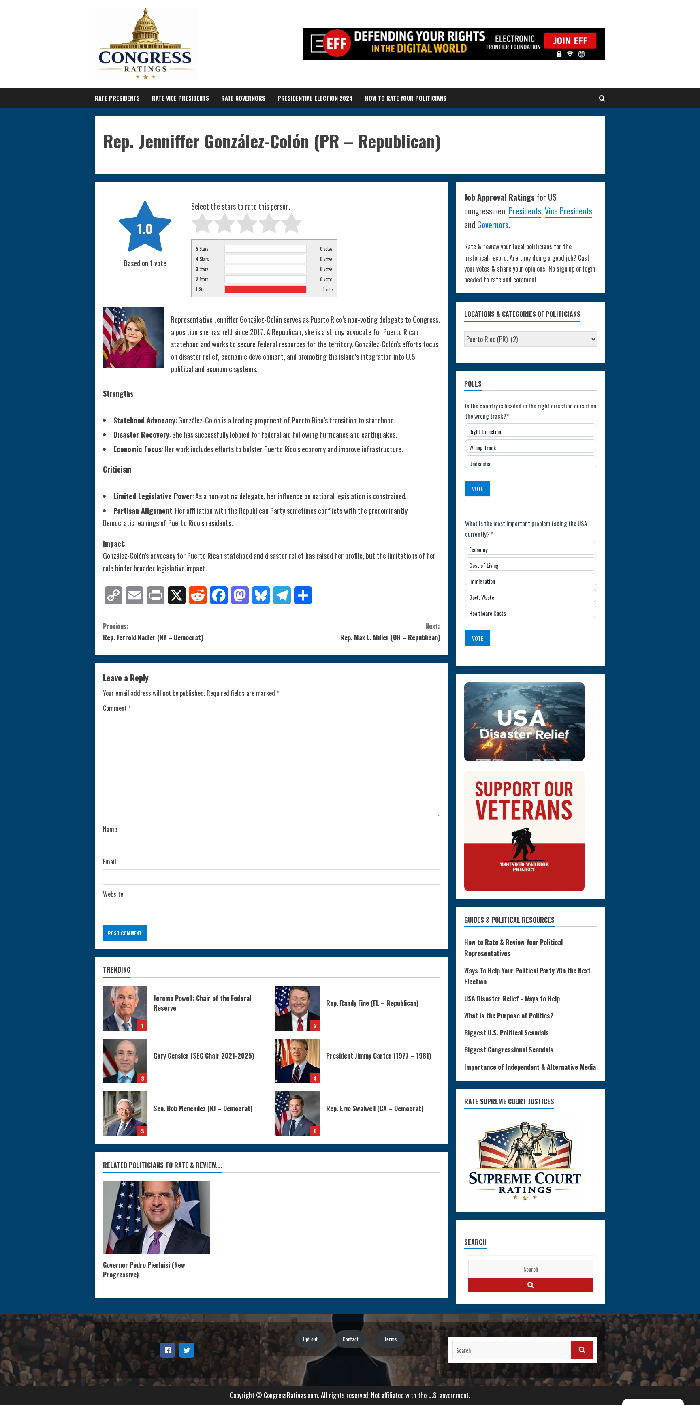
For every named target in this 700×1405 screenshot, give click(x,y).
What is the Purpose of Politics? (508, 1015)
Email (109, 861)
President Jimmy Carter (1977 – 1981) (297, 1061)
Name (110, 829)
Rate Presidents (117, 98)
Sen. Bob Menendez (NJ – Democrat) (125, 1113)
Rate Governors (243, 98)
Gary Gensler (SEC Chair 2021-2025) (125, 1061)
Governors (492, 224)
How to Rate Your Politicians (405, 98)
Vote (477, 488)
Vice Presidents (568, 211)
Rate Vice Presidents (180, 98)
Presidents (525, 211)
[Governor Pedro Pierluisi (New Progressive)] (156, 1217)
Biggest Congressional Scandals (508, 1049)
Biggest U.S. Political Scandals (506, 1032)
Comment (117, 708)
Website (113, 894)
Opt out (310, 1339)
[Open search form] (602, 98)
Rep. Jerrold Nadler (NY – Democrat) (153, 631)
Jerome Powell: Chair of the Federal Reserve (125, 1008)
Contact (351, 1339)
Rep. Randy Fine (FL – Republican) (297, 1008)
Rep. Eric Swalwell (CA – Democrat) (297, 1113)
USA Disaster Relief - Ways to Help (512, 998)
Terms (390, 1339)
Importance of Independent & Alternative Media (530, 1067)
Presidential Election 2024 (315, 98)
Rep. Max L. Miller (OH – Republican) (390, 631)
